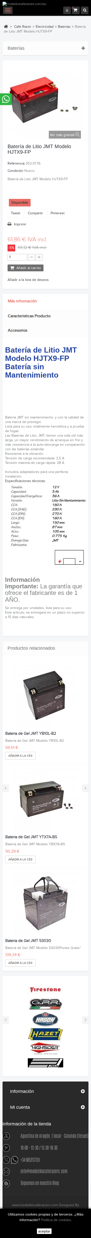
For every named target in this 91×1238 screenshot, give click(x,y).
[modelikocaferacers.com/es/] (45, 4)
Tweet (15, 213)
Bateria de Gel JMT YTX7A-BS (31, 837)
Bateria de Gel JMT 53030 (28, 941)
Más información (22, 301)
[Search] (84, 10)
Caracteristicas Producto (29, 316)
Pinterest (57, 213)
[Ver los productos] (45, 990)
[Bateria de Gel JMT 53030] (45, 903)
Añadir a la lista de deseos (28, 280)
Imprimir (20, 224)
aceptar (44, 1231)
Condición (15, 171)
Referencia (16, 164)
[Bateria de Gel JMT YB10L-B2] (45, 696)
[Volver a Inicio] (6, 26)
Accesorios (17, 330)
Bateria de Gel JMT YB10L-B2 (30, 733)
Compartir (35, 213)
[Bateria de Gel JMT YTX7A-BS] (45, 799)
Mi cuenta (20, 1107)
